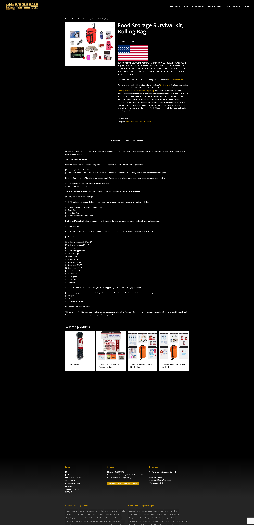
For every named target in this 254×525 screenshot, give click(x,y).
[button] (112, 25)
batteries (132, 511)
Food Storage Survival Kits (133, 122)
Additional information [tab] (134, 140)
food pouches (165, 521)
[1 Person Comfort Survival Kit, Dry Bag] (142, 346)
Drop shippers (97, 514)
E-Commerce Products (113, 518)
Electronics (69, 521)
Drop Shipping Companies (111, 514)
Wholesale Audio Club (157, 483)
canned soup (158, 511)
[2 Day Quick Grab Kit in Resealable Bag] (111, 346)
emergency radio (169, 518)
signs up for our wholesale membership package (136, 91)
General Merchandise (100, 521)
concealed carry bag (147, 514)
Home (67, 19)
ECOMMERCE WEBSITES (74, 483)
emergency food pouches (153, 518)
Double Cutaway (160, 514)
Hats (122, 521)
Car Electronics (71, 514)
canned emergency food (144, 511)
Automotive (93, 511)
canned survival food (171, 511)
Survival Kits (76, 19)
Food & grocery (86, 521)
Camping (107, 511)
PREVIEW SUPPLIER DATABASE (76, 478)
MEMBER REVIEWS (72, 486)
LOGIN (67, 472)
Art (87, 511)
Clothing (88, 514)
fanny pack (155, 521)
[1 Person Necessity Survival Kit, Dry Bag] (174, 346)
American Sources (72, 511)
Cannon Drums (134, 514)
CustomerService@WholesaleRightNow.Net (128, 475)
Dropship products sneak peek (95, 518)
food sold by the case (179, 521)
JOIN (67, 475)
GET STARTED (70, 480)
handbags (116, 521)
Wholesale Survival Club (158, 477)
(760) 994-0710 (118, 472)
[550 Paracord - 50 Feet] (80, 346)
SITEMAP (68, 492)
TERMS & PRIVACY (72, 489)
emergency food (173, 514)
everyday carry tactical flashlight (139, 521)
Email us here (165, 85)
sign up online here (175, 80)
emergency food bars (136, 518)
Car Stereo (80, 514)
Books (101, 511)
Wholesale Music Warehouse (160, 480)
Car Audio (122, 511)
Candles (114, 511)
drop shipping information (74, 518)
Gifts (110, 521)
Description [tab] (115, 140)
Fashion (77, 521)
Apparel (81, 511)
